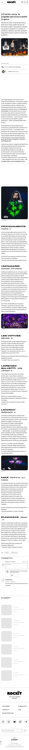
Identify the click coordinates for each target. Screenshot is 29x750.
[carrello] (22, 2)
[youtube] (14, 722)
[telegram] (26, 722)
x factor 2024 (14, 552)
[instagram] (9, 722)
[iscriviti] (25, 730)
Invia (12, 575)
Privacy (0, 743)
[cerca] (25, 2)
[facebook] (3, 722)
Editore (13, 738)
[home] (11, 2)
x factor (7, 552)
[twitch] (20, 722)
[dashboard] (27, 2)
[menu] (2, 2)
